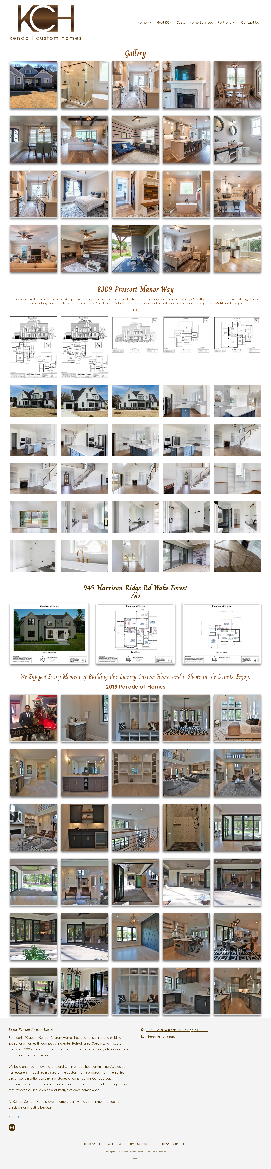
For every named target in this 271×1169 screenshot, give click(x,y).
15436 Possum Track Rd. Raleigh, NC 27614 (177, 1030)
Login (135, 1158)
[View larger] (33, 84)
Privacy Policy (17, 1117)
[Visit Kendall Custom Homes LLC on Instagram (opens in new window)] (12, 1127)
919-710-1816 (166, 1037)
